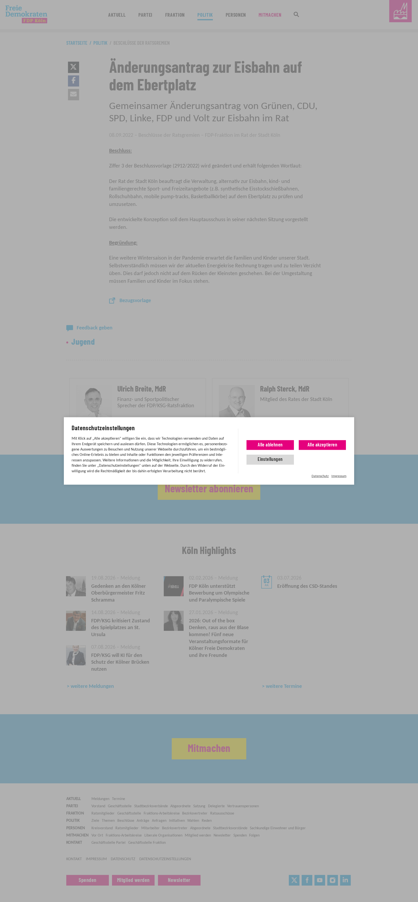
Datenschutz (320, 476)
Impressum (338, 476)
